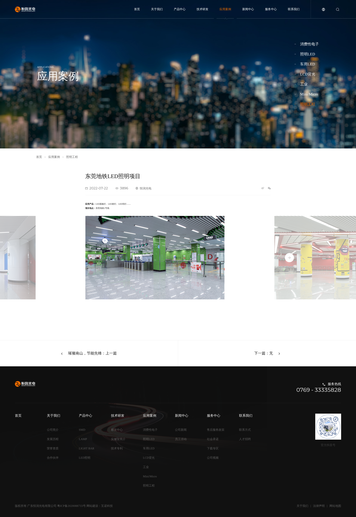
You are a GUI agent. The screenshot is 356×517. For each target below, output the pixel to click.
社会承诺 (213, 439)
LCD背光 (307, 74)
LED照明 (84, 457)
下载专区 (213, 448)
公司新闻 (181, 429)
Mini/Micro (309, 94)
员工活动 (181, 439)
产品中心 (180, 9)
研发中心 (117, 429)
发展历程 (53, 439)
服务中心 (271, 9)
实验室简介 (118, 439)
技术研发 (202, 9)
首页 (137, 9)
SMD (82, 429)
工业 (304, 84)
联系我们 (294, 9)
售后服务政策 (215, 429)
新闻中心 (248, 9)
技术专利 (117, 448)
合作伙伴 (53, 457)
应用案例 (225, 9)
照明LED (307, 54)
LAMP (83, 439)
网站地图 (335, 506)
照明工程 (307, 104)
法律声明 (319, 506)
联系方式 (245, 429)
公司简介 (53, 429)
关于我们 (157, 9)
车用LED (307, 64)
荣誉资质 (53, 448)
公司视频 (213, 457)
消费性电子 (309, 44)
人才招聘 (245, 439)
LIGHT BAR (86, 448)
